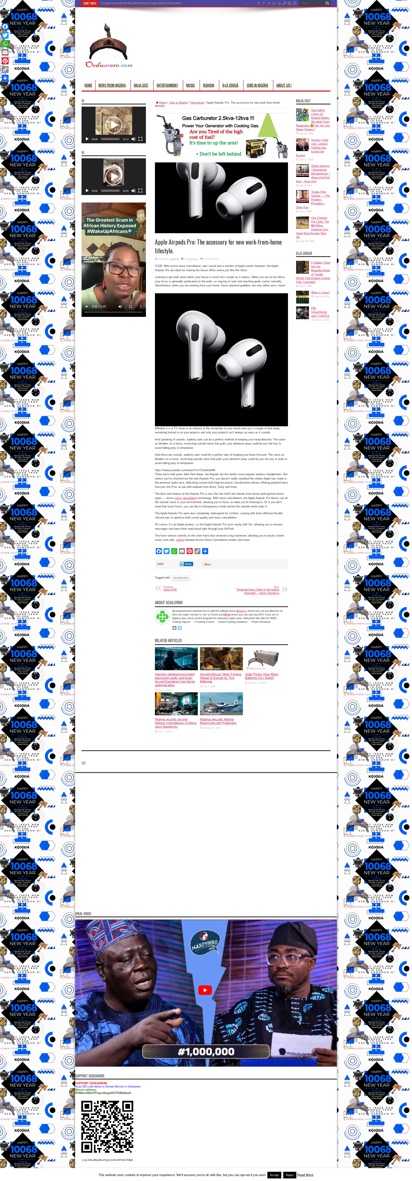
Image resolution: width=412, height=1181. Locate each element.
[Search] (327, 3)
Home (88, 85)
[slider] (110, 139)
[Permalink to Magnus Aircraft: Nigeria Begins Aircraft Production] (221, 714)
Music (190, 85)
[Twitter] (5, 35)
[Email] (5, 52)
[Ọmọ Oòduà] (108, 66)
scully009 (174, 259)
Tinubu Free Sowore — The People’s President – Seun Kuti (313, 199)
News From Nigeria (112, 85)
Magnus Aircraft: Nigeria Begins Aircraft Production (218, 721)
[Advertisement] (252, 44)
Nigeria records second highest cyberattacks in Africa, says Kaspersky (176, 722)
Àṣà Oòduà (230, 85)
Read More (305, 1175)
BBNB (226, 614)
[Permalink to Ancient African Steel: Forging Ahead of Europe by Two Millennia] (221, 669)
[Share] (5, 78)
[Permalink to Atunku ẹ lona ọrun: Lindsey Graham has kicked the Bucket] (302, 150)
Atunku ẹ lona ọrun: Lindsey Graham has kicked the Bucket (312, 147)
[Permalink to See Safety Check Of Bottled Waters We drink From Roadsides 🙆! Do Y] (302, 120)
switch (180, 539)
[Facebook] (5, 26)
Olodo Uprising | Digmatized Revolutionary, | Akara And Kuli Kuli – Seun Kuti (313, 173)
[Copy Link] (5, 69)
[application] (114, 125)
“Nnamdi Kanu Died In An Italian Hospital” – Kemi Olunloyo (257, 590)
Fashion (208, 85)
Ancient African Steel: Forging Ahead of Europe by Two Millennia (220, 677)
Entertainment (167, 85)
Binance (241, 610)
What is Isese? (320, 292)
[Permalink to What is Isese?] (302, 302)
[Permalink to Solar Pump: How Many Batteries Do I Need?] (266, 669)
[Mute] (133, 139)
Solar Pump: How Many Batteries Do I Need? (262, 676)
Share (188, 564)
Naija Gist (141, 85)
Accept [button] (274, 1175)
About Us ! (284, 85)
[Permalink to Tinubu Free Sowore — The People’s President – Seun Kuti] (302, 202)
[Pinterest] (5, 61)
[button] (113, 125)
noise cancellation (186, 498)
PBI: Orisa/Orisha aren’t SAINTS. (320, 312)
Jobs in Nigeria (257, 85)
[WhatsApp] (5, 43)
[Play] (87, 139)
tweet (160, 563)
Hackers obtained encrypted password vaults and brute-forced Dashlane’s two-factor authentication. (175, 679)
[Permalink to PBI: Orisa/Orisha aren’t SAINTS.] (302, 318)
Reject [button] (290, 1175)
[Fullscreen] (140, 139)
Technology (197, 102)
